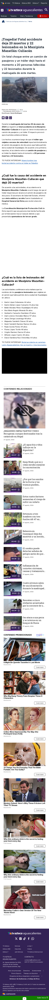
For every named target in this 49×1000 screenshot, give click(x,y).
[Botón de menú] (2, 10)
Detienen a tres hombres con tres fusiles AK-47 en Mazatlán (31, 517)
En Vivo (44, 16)
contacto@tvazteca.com (32, 960)
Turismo (13, 16)
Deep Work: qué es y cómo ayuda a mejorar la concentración (34, 465)
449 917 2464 (29, 962)
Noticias (4, 16)
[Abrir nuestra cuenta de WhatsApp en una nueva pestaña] (32, 938)
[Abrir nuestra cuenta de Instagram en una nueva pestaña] (20, 938)
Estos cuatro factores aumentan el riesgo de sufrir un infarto (34, 499)
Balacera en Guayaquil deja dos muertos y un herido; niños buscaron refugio (33, 536)
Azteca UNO (26, 3)
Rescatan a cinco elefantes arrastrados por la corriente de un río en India (34, 604)
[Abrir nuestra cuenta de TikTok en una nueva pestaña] (24, 938)
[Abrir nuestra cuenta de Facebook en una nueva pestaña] (28, 938)
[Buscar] (46, 10)
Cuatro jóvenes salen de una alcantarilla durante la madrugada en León (34, 587)
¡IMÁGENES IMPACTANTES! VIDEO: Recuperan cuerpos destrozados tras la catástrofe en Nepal (23, 434)
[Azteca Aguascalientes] (24, 10)
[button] (24, 998)
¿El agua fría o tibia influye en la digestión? (32, 447)
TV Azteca (16, 3)
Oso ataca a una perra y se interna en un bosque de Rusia (33, 620)
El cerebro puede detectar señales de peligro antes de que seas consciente (33, 552)
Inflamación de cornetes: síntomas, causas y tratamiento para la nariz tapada (33, 569)
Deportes (44, 3)
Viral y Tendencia (26, 16)
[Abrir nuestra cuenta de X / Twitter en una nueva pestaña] (16, 938)
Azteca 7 (36, 3)
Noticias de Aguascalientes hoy (16, 21)
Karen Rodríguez (16, 113)
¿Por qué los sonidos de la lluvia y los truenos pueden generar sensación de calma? (33, 485)
